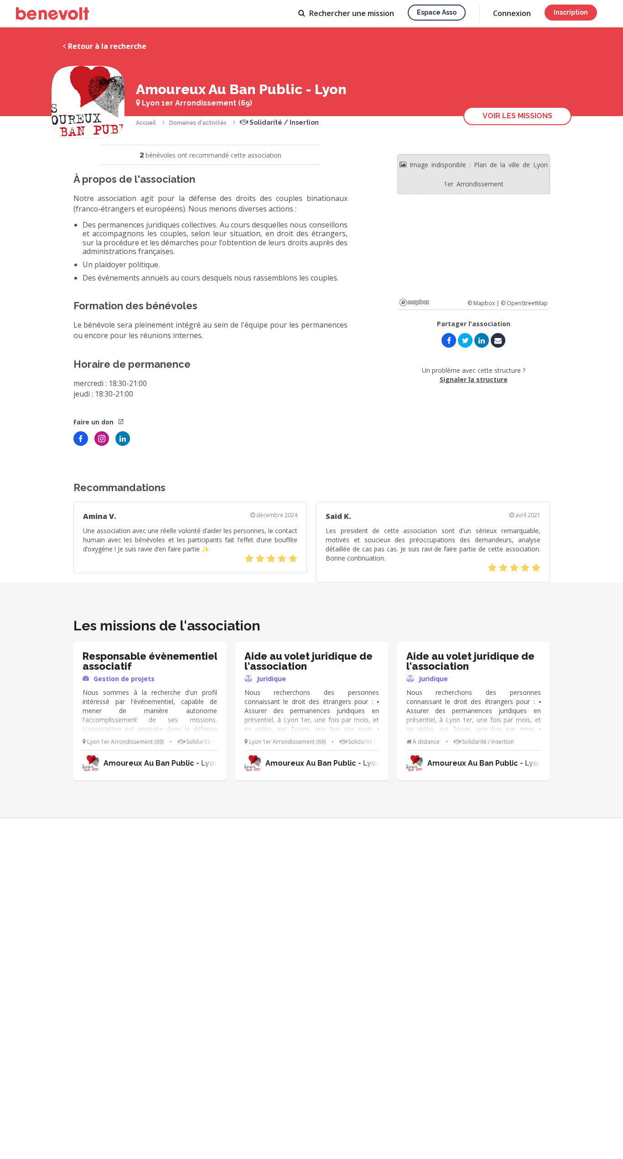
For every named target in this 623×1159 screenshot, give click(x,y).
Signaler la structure (474, 379)
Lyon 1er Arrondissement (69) (196, 103)
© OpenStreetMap (524, 303)
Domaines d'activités (198, 123)
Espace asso (437, 12)
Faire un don (94, 422)
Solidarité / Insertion (283, 122)
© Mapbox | (484, 303)
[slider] (271, 559)
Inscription (571, 12)
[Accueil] (52, 13)
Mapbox (414, 302)
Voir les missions (517, 115)
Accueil (146, 123)
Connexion (512, 13)
